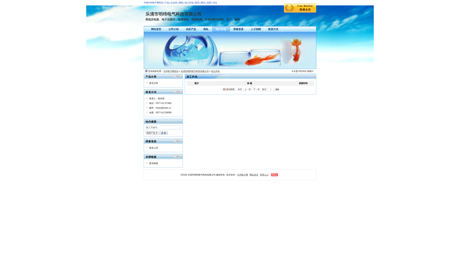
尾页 (264, 89)
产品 (167, 2)
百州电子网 (242, 175)
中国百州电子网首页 (153, 2)
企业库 (174, 2)
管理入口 (264, 175)
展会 (203, 2)
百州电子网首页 (170, 71)
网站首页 (254, 175)
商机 (181, 2)
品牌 (209, 2)
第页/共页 (229, 89)
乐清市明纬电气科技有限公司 (195, 71)
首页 (240, 89)
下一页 (256, 89)
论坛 (215, 2)
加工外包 (189, 2)
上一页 (247, 89)
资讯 (197, 2)
